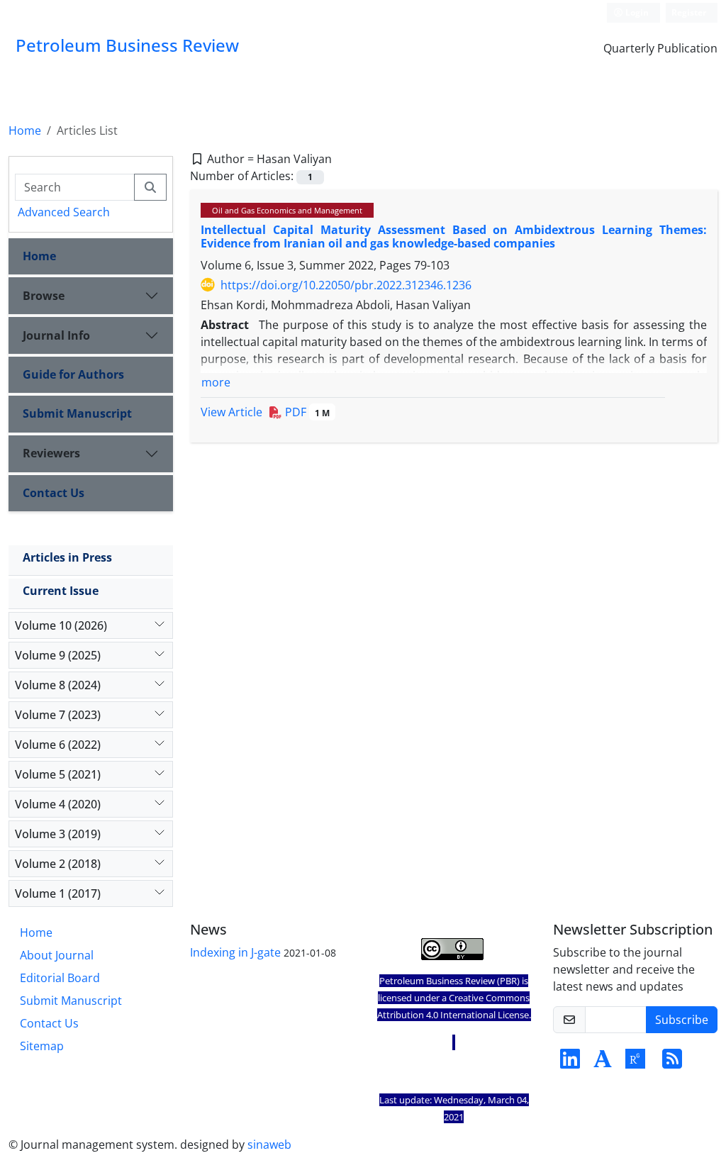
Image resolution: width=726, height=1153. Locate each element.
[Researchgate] (635, 1063)
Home (25, 130)
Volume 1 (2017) (58, 893)
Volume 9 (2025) (58, 655)
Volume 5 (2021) (58, 774)
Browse (44, 295)
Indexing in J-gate (235, 952)
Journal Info (56, 335)
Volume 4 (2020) (58, 804)
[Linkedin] (570, 1063)
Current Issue (61, 590)
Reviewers (51, 453)
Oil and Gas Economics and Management (287, 210)
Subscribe (681, 1019)
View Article (231, 412)
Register (688, 12)
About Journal (57, 955)
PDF (306, 412)
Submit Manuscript (77, 413)
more (215, 382)
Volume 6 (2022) (58, 744)
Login (636, 12)
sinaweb (269, 1144)
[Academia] (602, 1063)
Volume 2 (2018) (58, 863)
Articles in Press (67, 557)
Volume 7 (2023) (58, 715)
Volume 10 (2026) (61, 625)
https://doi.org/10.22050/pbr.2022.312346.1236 (345, 285)
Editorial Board (60, 978)
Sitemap (42, 1046)
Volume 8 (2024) (58, 685)
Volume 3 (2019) (58, 834)
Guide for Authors (73, 374)
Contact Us (53, 493)
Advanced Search (64, 212)
